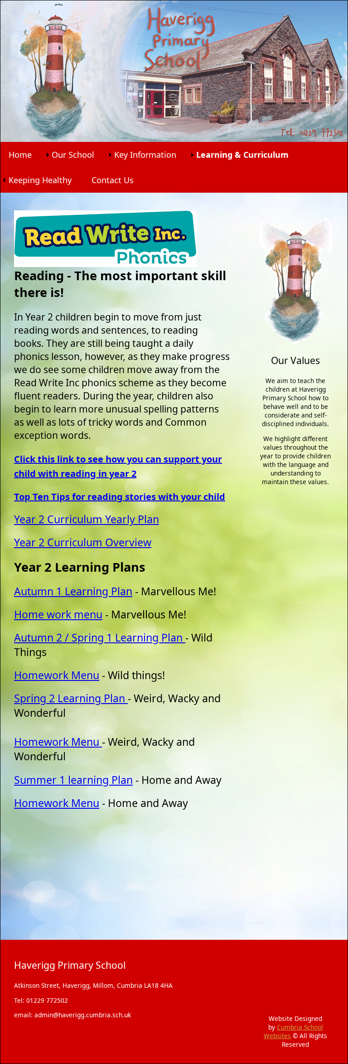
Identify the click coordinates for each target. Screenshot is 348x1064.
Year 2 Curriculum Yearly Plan (86, 519)
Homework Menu (56, 675)
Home (20, 154)
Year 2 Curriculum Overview (82, 542)
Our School (73, 154)
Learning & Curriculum (242, 154)
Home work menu (58, 614)
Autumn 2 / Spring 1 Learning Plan (99, 637)
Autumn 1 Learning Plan (73, 591)
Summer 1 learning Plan (73, 779)
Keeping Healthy (40, 180)
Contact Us (113, 180)
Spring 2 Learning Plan (71, 698)
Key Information (145, 154)
